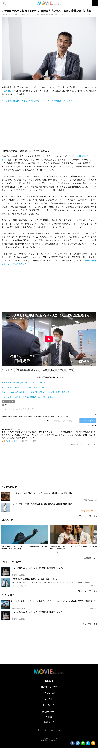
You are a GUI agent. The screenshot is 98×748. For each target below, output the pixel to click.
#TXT (20, 552)
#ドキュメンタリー (8, 14)
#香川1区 (54, 14)
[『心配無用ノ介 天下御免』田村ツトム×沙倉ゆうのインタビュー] (5, 582)
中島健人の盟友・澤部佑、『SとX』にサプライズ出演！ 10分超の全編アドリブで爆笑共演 (73, 547)
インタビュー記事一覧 (86, 591)
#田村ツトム (14, 586)
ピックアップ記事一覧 (86, 624)
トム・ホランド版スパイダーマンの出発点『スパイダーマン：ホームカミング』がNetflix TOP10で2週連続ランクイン (54, 602)
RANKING (49, 693)
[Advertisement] (49, 126)
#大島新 (42, 14)
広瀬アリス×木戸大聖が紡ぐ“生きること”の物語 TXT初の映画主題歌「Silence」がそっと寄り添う (24, 547)
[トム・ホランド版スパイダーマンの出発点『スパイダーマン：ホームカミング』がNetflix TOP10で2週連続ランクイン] (5, 604)
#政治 (48, 14)
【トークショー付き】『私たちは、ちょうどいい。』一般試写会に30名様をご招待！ (42, 493)
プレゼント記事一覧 (87, 516)
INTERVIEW (49, 687)
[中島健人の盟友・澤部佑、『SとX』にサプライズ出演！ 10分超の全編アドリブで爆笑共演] (73, 534)
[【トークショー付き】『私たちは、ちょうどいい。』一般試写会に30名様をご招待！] (5, 496)
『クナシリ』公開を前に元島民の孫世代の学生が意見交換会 (27, 397)
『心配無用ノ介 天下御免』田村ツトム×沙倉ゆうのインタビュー (35, 579)
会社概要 (49, 717)
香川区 (6, 91)
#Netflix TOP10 (21, 608)
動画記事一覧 (89, 558)
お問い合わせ (49, 722)
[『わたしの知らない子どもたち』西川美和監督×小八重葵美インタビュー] (5, 615)
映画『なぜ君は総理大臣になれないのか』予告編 (23, 387)
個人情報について (49, 712)
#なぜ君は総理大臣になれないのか (27, 14)
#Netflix (13, 608)
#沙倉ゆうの (22, 586)
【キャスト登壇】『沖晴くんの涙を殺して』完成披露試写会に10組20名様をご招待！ (42, 504)
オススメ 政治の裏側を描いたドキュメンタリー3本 (23, 382)
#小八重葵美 (20, 619)
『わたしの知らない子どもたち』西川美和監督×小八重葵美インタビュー (38, 612)
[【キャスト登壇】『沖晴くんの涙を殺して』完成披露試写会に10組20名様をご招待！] (5, 507)
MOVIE (49, 699)
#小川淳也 (61, 14)
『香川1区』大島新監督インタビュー (37, 100)
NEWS (49, 681)
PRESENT (49, 705)
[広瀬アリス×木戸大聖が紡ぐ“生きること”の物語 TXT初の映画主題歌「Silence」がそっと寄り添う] (24, 534)
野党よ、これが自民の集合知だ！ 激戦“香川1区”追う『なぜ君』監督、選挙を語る (36, 392)
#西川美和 (14, 619)
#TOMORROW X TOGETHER (9, 552)
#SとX (57, 552)
